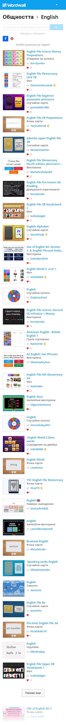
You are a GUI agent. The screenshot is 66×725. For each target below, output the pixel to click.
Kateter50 (36, 343)
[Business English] (14, 547)
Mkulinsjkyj (37, 651)
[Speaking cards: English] (14, 568)
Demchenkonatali (41, 85)
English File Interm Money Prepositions (44, 53)
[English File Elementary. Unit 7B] (14, 80)
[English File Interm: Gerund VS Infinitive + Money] (14, 316)
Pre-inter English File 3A (42, 623)
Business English (37, 541)
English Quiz (35, 396)
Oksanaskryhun (40, 362)
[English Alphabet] (14, 233)
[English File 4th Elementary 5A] (14, 381)
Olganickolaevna (40, 404)
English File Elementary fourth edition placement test (44, 162)
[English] (14, 295)
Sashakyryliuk (39, 258)
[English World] (14, 466)
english (32, 417)
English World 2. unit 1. (42, 269)
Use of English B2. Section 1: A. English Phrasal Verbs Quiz (44, 248)
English (49, 16)
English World (35, 459)
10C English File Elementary (45, 480)
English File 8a (36, 602)
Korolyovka (37, 63)
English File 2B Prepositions (45, 117)
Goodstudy (37, 234)
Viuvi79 (34, 488)
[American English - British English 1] (14, 338)
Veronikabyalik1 (40, 425)
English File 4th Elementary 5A (45, 376)
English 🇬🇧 (33, 500)
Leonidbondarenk (41, 529)
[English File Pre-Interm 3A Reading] (14, 188)
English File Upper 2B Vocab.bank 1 (41, 665)
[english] (14, 423)
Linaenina (36, 467)
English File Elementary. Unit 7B (43, 75)
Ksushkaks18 (38, 631)
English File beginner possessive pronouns (41, 97)
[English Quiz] (14, 403)
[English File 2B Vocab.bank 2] (14, 210)
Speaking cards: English (43, 561)
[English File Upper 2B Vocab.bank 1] (14, 670)
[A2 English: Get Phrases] (14, 360)
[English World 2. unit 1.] (14, 275)
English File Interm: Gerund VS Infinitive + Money (45, 311)
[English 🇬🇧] (14, 506)
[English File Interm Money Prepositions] (14, 58)
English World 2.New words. (41, 439)
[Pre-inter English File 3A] (14, 629)
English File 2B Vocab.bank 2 (44, 206)
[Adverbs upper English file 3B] (14, 144)
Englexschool (38, 297)
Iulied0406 (36, 277)
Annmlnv (35, 610)
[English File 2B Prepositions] (14, 124)
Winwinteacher (39, 150)
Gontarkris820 (39, 508)
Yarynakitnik (38, 125)
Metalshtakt (38, 549)
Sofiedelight (37, 216)
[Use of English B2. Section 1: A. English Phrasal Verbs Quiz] (14, 253)
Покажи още (33, 693)
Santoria (35, 590)
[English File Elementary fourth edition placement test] (14, 166)
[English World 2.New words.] (14, 444)
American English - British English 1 (44, 333)
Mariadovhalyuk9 (41, 172)
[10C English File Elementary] (14, 486)
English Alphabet (38, 226)
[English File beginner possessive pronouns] (14, 102)
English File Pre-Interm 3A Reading (44, 184)
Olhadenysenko (40, 569)
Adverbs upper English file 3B (44, 140)
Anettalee (36, 386)
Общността (18, 16)
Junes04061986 (39, 107)
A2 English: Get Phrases (42, 354)
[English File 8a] (14, 609)
